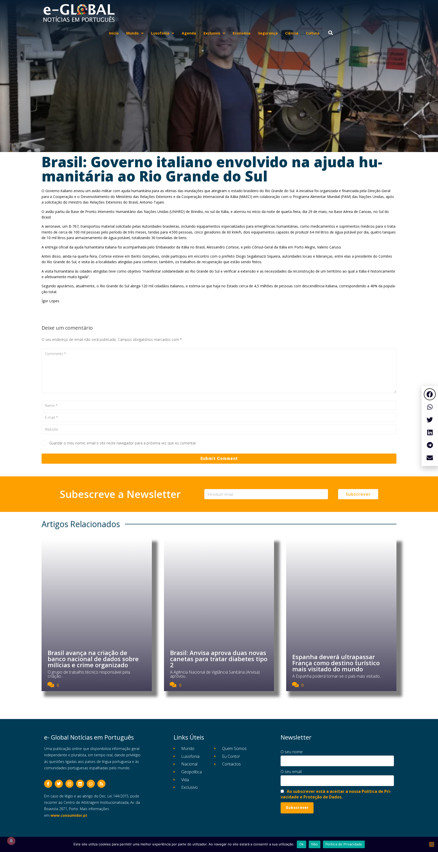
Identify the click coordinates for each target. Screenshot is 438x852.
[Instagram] (69, 784)
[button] (429, 394)
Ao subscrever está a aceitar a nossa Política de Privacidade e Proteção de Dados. (336, 794)
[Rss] (101, 784)
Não (314, 844)
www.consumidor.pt (68, 815)
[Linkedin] (80, 784)
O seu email (291, 771)
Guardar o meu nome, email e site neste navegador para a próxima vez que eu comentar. (123, 443)
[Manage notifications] (11, 841)
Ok (301, 844)
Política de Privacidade (343, 844)
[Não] (431, 844)
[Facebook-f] (48, 784)
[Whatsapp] (91, 784)
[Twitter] (59, 784)
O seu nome (292, 752)
